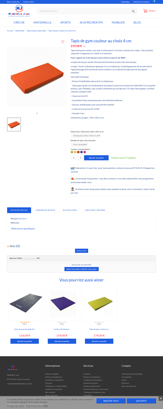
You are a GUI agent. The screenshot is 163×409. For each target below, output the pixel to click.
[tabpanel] (37, 77)
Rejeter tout (111, 400)
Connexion (87, 395)
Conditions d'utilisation (54, 380)
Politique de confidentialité (56, 386)
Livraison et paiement (53, 389)
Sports (65, 22)
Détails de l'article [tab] (19, 210)
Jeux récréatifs (91, 22)
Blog (137, 22)
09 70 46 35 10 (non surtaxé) (18, 379)
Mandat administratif (91, 386)
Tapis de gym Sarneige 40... (24, 329)
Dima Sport (22, 218)
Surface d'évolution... (62, 329)
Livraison (86, 374)
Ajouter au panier (96, 158)
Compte (126, 365)
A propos (48, 383)
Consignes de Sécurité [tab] (45, 210)
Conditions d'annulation (92, 380)
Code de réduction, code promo (95, 389)
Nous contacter (13, 2)
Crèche (19, 22)
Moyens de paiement (53, 377)
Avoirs (124, 380)
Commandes (127, 377)
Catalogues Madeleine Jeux (94, 392)
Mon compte (50, 392)
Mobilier (118, 22)
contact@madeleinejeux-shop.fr (19, 383)
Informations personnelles (132, 374)
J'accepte (141, 400)
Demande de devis (90, 383)
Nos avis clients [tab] (70, 210)
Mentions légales (52, 374)
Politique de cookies (16, 405)
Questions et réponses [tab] (95, 210)
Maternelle (42, 22)
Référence (15, 223)
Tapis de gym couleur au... (99, 329)
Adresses (125, 383)
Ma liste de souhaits (142, 2)
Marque (14, 218)
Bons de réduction (129, 386)
